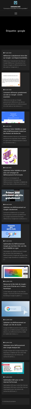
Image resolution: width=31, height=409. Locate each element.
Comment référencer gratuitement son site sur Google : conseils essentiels (15, 95)
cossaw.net (15, 7)
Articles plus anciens (10, 401)
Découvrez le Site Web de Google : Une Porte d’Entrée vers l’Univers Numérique (14, 286)
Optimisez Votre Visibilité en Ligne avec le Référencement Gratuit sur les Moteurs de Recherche (14, 131)
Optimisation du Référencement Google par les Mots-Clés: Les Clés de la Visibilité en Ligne (14, 246)
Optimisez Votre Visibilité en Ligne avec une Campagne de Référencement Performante (14, 173)
